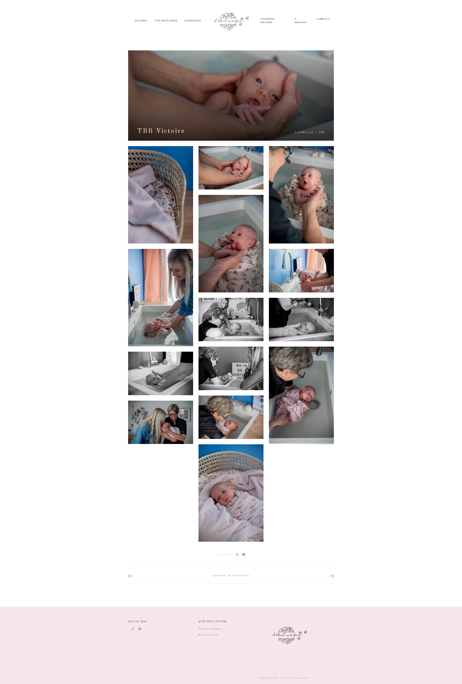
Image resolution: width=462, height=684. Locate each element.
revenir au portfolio (231, 575)
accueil (141, 20)
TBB (322, 132)
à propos (300, 20)
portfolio (193, 20)
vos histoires (166, 20)
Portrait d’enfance (210, 628)
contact (323, 19)
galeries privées (267, 20)
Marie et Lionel (209, 634)
